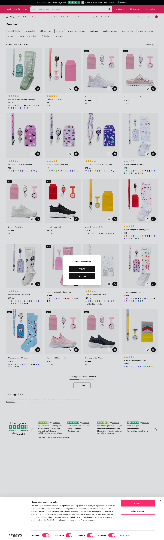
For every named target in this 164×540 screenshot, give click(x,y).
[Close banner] (160, 501)
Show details (125, 535)
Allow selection (137, 511)
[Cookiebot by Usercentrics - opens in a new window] (15, 535)
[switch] (69, 535)
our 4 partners (44, 506)
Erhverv (82, 276)
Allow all (138, 503)
